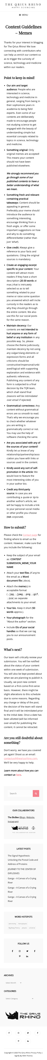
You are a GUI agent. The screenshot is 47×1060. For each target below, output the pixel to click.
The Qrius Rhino (23, 4)
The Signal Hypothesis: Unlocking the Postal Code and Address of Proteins (23, 859)
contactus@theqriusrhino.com (20, 758)
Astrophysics (22, 924)
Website (30, 817)
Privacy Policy (36, 1053)
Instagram (13, 821)
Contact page (30, 534)
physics (24, 928)
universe (32, 928)
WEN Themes (27, 1056)
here (18, 774)
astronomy (12, 924)
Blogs (22, 817)
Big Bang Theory (14, 928)
